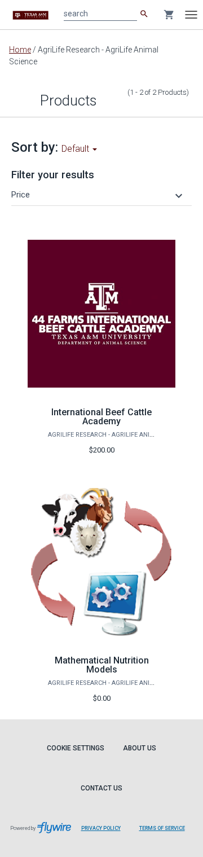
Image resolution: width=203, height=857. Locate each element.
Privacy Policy (101, 828)
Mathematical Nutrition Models (102, 665)
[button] (98, 194)
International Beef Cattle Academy (101, 417)
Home (20, 49)
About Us (139, 748)
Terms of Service (162, 828)
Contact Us (101, 788)
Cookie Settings (75, 748)
